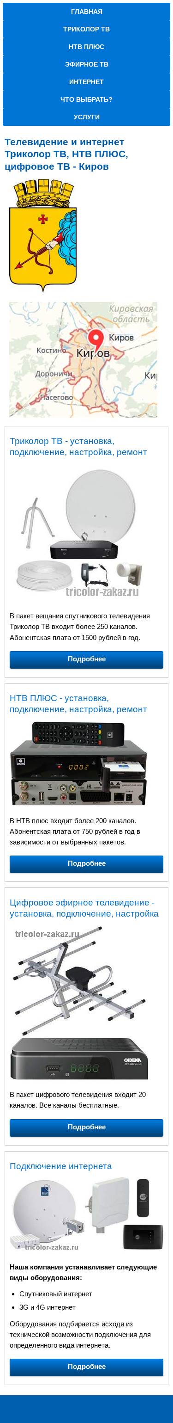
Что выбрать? (86, 99)
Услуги (87, 117)
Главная (86, 11)
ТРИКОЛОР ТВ (86, 29)
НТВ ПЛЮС (86, 46)
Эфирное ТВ (86, 64)
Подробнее (87, 659)
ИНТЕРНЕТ (86, 82)
